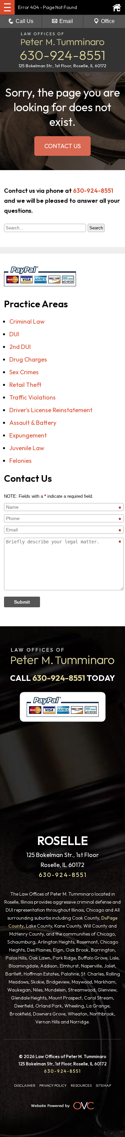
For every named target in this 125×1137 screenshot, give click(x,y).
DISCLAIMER (24, 1085)
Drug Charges (28, 359)
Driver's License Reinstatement (50, 410)
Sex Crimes (24, 372)
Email (66, 21)
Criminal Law (27, 321)
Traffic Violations (32, 397)
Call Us (24, 21)
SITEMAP (103, 1085)
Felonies (20, 460)
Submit (22, 602)
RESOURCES (81, 1085)
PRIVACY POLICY (53, 1085)
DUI (14, 334)
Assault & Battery (32, 422)
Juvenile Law (26, 448)
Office (108, 21)
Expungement (28, 435)
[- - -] (7, 7)
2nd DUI (20, 347)
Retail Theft (25, 385)
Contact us (62, 146)
